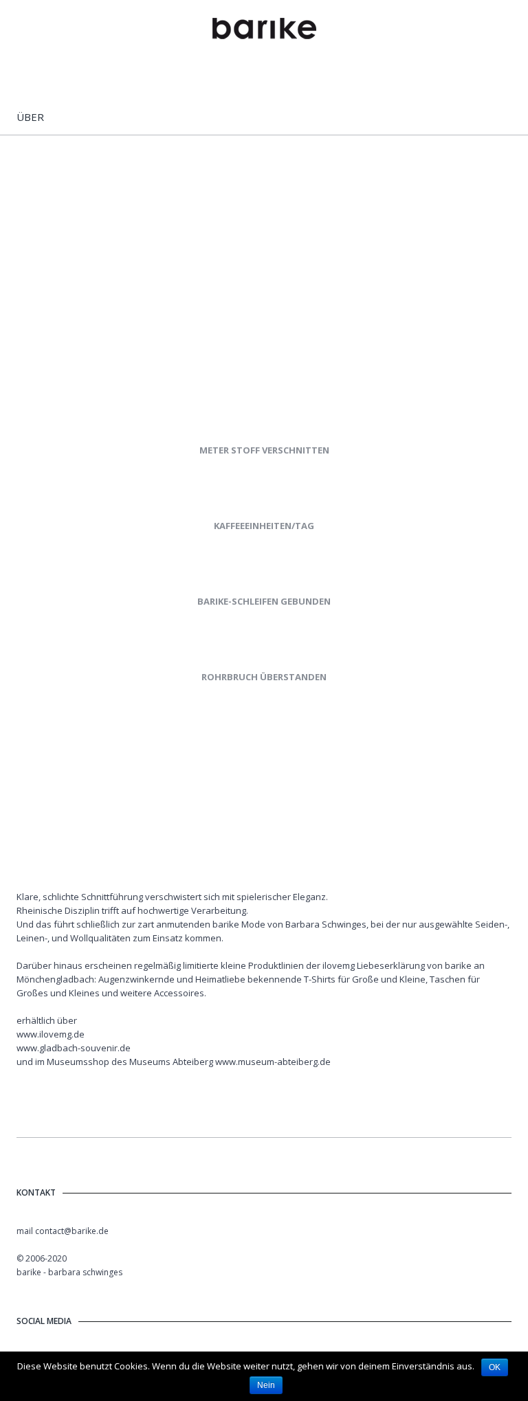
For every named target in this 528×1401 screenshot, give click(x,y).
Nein (266, 1385)
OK (494, 1367)
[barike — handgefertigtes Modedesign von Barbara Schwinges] (264, 29)
